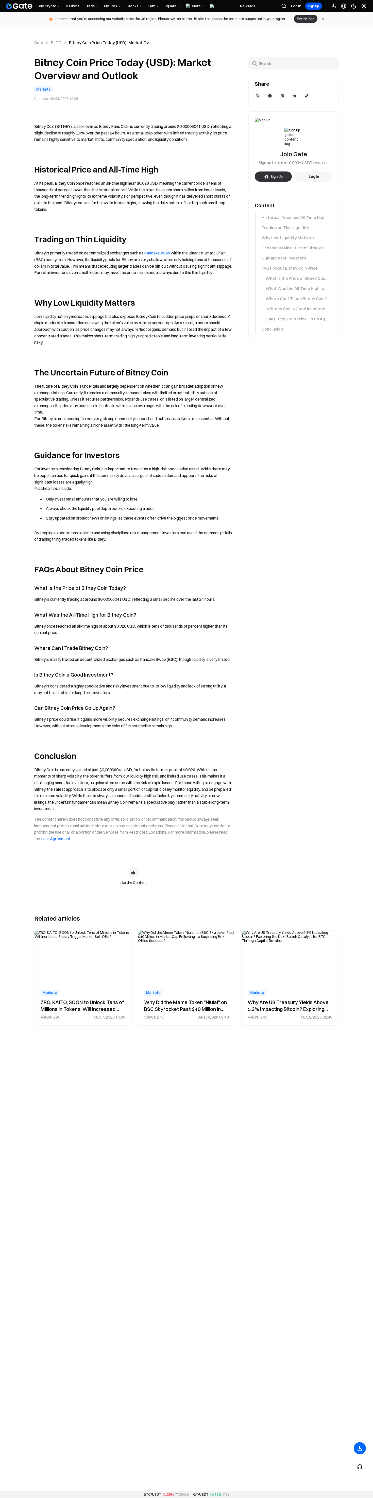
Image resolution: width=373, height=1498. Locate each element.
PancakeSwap (157, 252)
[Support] (360, 1466)
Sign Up (313, 6)
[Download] (360, 1448)
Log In (296, 6)
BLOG (56, 42)
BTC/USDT (152, 1494)
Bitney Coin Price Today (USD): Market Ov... (110, 42)
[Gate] (19, 6)
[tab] (293, 217)
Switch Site (305, 19)
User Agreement (55, 838)
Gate (38, 42)
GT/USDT (201, 1494)
